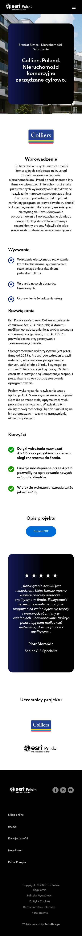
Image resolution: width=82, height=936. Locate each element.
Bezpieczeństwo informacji (39, 907)
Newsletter (15, 850)
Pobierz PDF (41, 531)
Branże (12, 826)
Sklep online (16, 815)
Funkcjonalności (18, 838)
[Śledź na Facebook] (55, 790)
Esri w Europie (17, 862)
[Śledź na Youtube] (71, 790)
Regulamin (39, 890)
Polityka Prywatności (39, 896)
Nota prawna (39, 913)
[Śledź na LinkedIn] (63, 790)
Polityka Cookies (39, 901)
